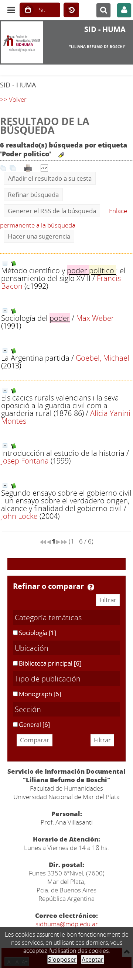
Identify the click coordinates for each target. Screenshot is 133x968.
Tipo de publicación (48, 678)
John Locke (19, 516)
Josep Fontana (25, 460)
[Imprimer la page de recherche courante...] (28, 167)
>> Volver (13, 99)
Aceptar (92, 959)
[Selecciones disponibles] (44, 167)
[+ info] (5, 263)
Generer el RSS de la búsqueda (52, 211)
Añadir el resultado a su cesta (50, 178)
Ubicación (31, 648)
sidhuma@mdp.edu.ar (66, 924)
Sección (28, 709)
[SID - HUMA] (22, 42)
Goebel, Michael (102, 358)
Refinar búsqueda (33, 194)
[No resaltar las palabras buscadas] (61, 154)
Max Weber (95, 318)
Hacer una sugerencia (39, 236)
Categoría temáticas (48, 617)
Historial (71, 10)
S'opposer (62, 959)
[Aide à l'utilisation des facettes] (91, 587)
